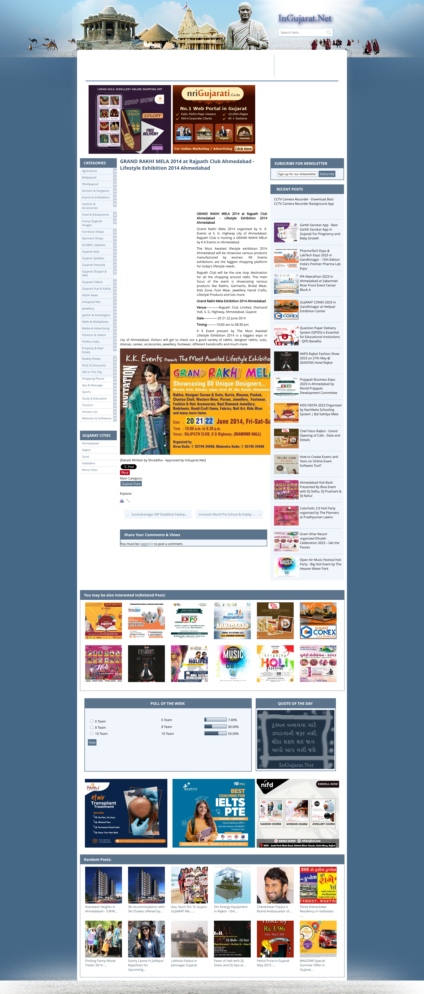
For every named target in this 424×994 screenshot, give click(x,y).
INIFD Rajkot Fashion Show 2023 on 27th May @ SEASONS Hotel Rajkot (319, 358)
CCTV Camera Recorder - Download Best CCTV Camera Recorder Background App (304, 201)
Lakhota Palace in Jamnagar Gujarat (184, 962)
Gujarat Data (131, 483)
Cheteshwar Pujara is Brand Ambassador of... (274, 908)
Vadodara (88, 463)
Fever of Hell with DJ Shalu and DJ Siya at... (230, 962)
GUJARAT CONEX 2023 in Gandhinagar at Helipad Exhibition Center (318, 306)
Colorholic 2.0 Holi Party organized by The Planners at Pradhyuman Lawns (319, 512)
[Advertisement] (178, 65)
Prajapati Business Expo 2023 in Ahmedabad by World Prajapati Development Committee (318, 386)
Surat (85, 457)
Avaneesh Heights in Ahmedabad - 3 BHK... (101, 908)
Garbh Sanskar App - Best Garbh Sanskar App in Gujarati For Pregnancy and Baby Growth (320, 231)
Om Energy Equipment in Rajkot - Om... (231, 908)
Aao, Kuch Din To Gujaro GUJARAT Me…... (189, 908)
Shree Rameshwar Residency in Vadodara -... (316, 911)
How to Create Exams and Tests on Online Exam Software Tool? (319, 461)
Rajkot (86, 450)
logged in (146, 544)
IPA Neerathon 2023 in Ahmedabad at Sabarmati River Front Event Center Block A (319, 283)
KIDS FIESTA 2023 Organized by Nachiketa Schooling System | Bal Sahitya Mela (321, 409)
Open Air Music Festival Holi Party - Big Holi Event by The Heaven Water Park (320, 564)
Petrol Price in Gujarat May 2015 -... (273, 962)
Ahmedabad (90, 443)
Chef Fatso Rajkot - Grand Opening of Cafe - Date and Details (320, 435)
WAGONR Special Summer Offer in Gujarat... (312, 965)
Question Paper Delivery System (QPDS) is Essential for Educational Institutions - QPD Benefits (320, 334)
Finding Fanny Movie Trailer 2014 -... (100, 962)
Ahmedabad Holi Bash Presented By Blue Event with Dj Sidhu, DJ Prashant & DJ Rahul (321, 489)
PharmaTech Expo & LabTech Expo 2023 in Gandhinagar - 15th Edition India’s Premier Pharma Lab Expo (320, 259)
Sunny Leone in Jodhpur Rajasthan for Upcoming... (146, 965)
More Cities (89, 470)
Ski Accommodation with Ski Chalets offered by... (146, 908)
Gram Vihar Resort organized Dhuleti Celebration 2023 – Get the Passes (319, 540)
